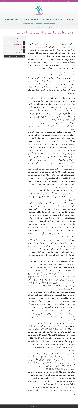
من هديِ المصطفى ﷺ (67, 19)
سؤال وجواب (18, 19)
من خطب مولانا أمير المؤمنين (30, 19)
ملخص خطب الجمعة (28, 22)
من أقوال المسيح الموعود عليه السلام (49, 19)
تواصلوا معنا (42, 1)
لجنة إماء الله (48, 1)
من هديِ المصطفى (13, 42)
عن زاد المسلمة (66, 1)
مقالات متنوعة (9, 19)
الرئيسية (73, 1)
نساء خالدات (39, 22)
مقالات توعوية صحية (49, 22)
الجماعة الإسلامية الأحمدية (57, 1)
